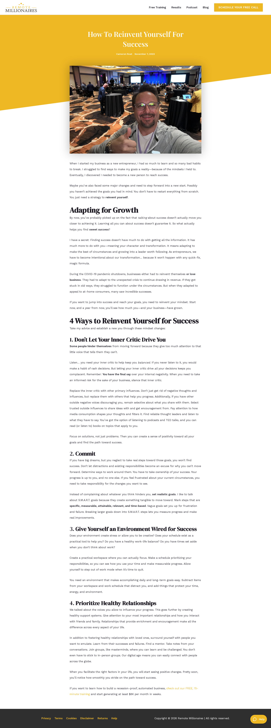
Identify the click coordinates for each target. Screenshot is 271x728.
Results (176, 7)
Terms (58, 718)
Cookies (71, 718)
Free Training (157, 7)
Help (114, 718)
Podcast (191, 7)
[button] (238, 7)
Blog (206, 7)
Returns (103, 718)
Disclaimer (87, 718)
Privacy (46, 718)
